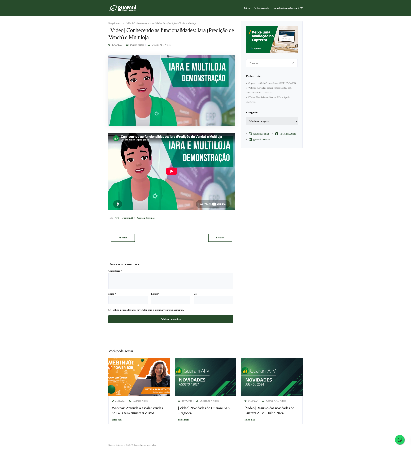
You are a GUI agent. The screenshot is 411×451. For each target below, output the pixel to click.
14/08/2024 (253, 401)
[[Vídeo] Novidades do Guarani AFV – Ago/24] (205, 377)
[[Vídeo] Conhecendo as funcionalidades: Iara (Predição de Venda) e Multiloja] (171, 90)
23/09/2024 (187, 401)
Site (195, 294)
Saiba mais (117, 420)
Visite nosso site (261, 8)
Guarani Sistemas (145, 218)
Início (247, 8)
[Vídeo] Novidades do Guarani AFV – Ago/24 (269, 97)
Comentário (115, 271)
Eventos (137, 401)
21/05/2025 (120, 401)
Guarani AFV (158, 45)
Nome (112, 294)
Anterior (123, 237)
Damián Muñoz (137, 45)
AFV (117, 218)
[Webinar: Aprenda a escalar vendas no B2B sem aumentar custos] (139, 377)
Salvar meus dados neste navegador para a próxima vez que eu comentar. (148, 310)
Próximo (220, 237)
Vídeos (168, 45)
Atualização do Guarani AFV (288, 8)
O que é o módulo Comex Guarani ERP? (266, 83)
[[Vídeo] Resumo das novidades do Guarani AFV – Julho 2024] (272, 377)
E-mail (155, 294)
